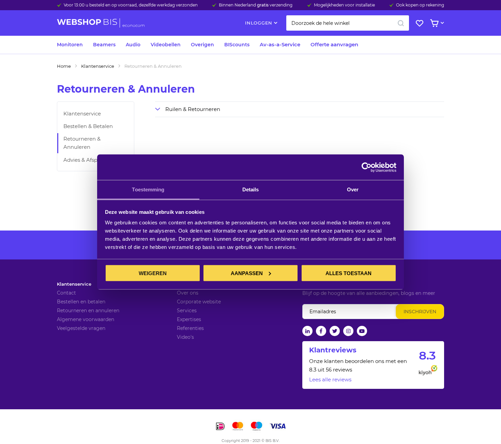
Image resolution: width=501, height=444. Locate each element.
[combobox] (347, 23)
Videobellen (166, 45)
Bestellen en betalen (81, 302)
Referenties (190, 328)
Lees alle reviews (330, 379)
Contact (66, 293)
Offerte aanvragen (334, 44)
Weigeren (153, 273)
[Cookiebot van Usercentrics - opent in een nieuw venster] (366, 167)
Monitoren (70, 45)
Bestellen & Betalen (88, 126)
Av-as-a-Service (280, 44)
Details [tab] (250, 189)
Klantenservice (97, 66)
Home (64, 66)
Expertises (189, 319)
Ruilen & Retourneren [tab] (192, 109)
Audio (133, 45)
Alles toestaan (348, 273)
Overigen (202, 45)
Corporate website (199, 302)
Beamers (104, 45)
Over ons (187, 293)
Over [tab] (353, 189)
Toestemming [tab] (148, 189)
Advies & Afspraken (87, 160)
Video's (185, 337)
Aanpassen (247, 273)
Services (187, 310)
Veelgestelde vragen (81, 328)
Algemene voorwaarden (85, 319)
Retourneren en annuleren (88, 310)
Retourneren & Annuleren (82, 143)
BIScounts (236, 45)
